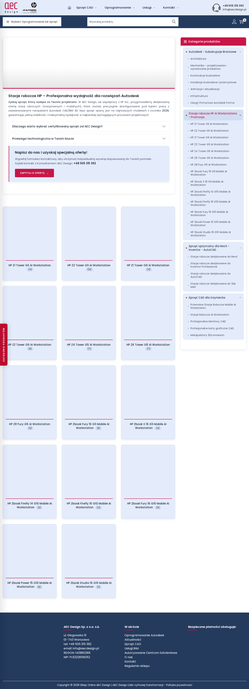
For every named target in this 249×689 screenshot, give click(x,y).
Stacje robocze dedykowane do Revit (214, 256)
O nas (128, 657)
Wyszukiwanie (174, 21)
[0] (241, 22)
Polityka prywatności (179, 685)
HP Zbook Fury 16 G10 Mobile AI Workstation (209, 213)
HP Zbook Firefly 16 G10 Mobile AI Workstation (210, 203)
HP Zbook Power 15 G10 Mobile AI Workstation (210, 223)
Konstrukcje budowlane (205, 75)
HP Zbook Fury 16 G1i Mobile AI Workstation (208, 173)
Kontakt (130, 661)
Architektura (198, 59)
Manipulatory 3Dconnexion (207, 335)
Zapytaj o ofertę (32, 173)
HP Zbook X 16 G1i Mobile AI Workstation (206, 183)
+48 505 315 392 (85, 163)
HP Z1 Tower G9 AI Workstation (209, 137)
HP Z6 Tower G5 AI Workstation (209, 158)
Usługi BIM (131, 648)
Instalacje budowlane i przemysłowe (213, 82)
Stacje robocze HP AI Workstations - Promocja (213, 115)
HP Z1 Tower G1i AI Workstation (209, 124)
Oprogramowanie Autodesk (144, 635)
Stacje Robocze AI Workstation (209, 314)
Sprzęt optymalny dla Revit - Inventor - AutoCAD (209, 248)
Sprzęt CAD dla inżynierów (207, 298)
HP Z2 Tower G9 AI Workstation (209, 144)
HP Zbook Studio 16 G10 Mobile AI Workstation (210, 233)
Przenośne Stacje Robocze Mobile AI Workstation (213, 306)
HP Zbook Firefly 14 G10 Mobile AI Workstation (210, 193)
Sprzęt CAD (132, 644)
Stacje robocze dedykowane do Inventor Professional (210, 265)
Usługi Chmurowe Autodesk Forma (212, 103)
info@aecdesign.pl (234, 9)
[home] (69, 7)
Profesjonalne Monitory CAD (208, 321)
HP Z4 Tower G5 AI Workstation (209, 151)
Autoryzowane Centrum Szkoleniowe (150, 653)
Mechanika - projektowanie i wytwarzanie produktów (208, 67)
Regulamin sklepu (136, 666)
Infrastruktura (199, 96)
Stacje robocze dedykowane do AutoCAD (210, 275)
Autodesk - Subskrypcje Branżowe (212, 52)
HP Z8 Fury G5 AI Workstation (208, 164)
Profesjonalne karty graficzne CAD (212, 328)
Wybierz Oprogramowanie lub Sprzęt (34, 22)
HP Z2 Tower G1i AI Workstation (209, 131)
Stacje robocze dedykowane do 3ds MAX (213, 285)
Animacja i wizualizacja (204, 89)
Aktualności (132, 640)
